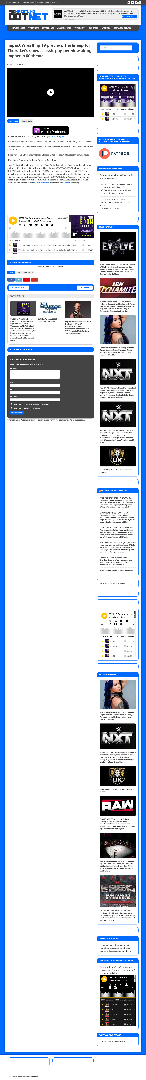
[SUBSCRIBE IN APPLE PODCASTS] (50, 133)
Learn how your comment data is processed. (64, 420)
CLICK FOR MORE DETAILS (113, 199)
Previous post (20, 287)
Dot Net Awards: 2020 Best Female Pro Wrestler (49, 320)
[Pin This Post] (27, 279)
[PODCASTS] (139, 2)
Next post (83, 287)
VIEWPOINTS (80, 28)
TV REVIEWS (33, 28)
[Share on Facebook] (11, 279)
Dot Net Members (41, 183)
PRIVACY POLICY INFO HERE (50, 266)
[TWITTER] (128, 2)
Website (13, 397)
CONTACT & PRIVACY (122, 28)
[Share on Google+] (34, 279)
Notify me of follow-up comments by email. (31, 404)
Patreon (66, 183)
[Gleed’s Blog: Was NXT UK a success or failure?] (118, 465)
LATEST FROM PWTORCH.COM (114, 490)
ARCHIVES (106, 28)
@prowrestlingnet (55, 136)
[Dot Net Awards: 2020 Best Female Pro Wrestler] (51, 314)
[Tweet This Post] (19, 279)
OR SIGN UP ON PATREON (112, 208)
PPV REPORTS (48, 28)
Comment (14, 368)
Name (12, 383)
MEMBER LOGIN (28, 2)
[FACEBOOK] (132, 2)
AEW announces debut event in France (116, 570)
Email (12, 390)
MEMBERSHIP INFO (12, 2)
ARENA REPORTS (64, 28)
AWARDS (55, 2)
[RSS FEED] (136, 2)
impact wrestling (25, 272)
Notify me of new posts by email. (26, 408)
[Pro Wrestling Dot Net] (28, 15)
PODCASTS (93, 28)
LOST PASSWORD (43, 2)
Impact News (27, 121)
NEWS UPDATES (18, 28)
